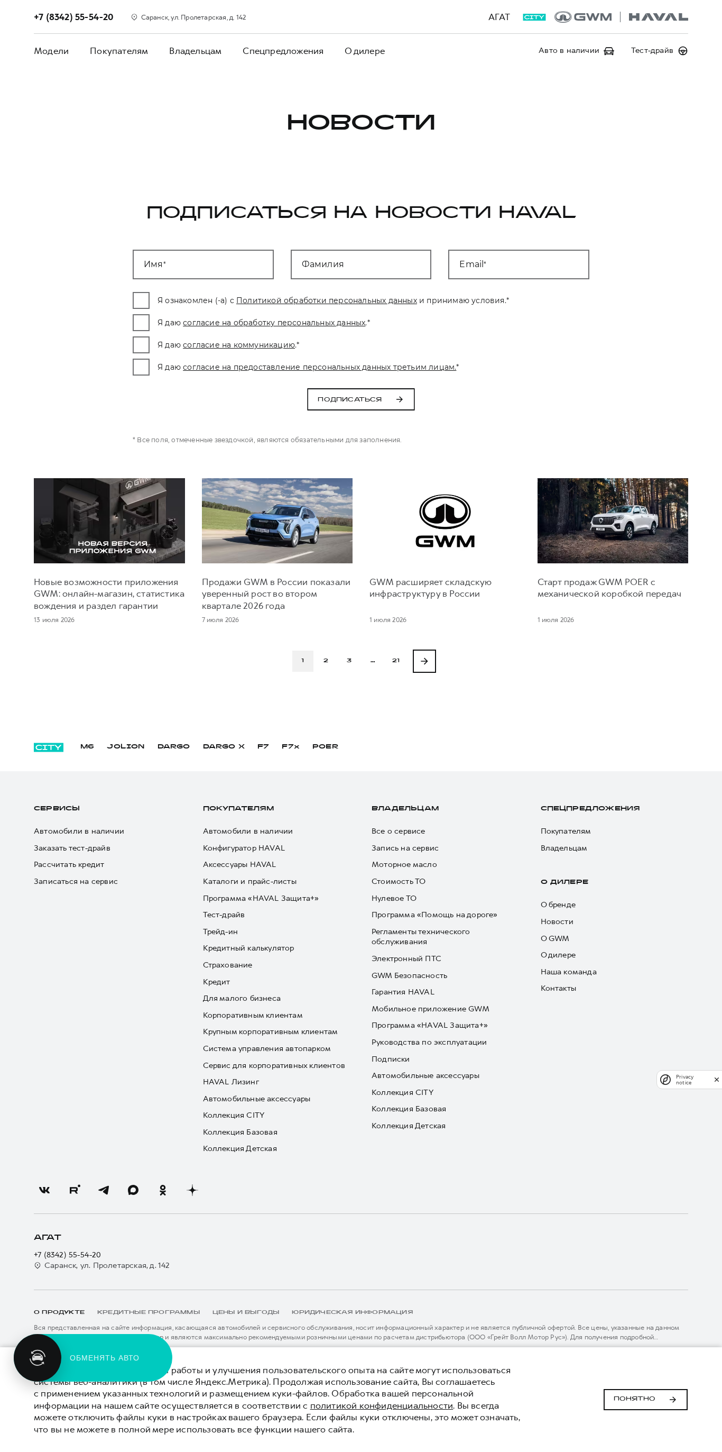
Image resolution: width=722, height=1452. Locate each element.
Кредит (216, 982)
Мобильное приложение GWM (430, 1009)
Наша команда (569, 972)
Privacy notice (684, 1079)
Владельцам (195, 51)
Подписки (391, 1059)
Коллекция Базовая (240, 1132)
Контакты (559, 988)
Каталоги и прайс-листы (250, 881)
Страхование (228, 965)
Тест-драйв (224, 915)
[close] (717, 1079)
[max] (133, 1190)
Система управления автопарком (267, 1049)
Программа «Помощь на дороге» (435, 915)
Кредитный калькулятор (248, 948)
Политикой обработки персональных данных (326, 300)
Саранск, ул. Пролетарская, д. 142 (107, 1266)
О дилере (365, 51)
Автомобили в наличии (79, 831)
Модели (51, 51)
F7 (263, 747)
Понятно (634, 1399)
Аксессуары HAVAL (239, 865)
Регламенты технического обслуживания (421, 937)
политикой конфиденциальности (381, 1405)
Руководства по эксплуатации (429, 1042)
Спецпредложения (283, 51)
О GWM (555, 939)
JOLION (125, 747)
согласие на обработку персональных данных (274, 322)
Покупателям (119, 51)
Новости (557, 922)
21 (396, 661)
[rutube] (74, 1190)
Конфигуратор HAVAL (244, 848)
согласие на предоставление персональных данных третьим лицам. (319, 367)
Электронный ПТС (406, 959)
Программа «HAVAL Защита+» (261, 898)
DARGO (174, 747)
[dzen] (192, 1190)
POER (325, 747)
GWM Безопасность (409, 976)
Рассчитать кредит (69, 865)
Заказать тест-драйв (72, 848)
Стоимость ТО (398, 881)
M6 (87, 747)
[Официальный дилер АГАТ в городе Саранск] (621, 17)
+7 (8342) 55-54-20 (67, 1255)
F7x (291, 747)
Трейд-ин (220, 932)
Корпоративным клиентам (253, 1015)
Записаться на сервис (76, 881)
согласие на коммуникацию (239, 345)
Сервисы (57, 808)
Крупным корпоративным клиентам (270, 1032)
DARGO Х (224, 747)
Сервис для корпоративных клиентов (274, 1066)
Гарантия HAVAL (403, 992)
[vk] (44, 1190)
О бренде (558, 905)
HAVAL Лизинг (231, 1082)
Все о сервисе (398, 831)
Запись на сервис (405, 848)
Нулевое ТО (394, 898)
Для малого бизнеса (242, 998)
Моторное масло (404, 865)
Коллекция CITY (234, 1115)
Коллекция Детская (240, 1149)
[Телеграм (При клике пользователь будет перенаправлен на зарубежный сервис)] (103, 1190)
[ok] (162, 1190)
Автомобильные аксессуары (257, 1099)
